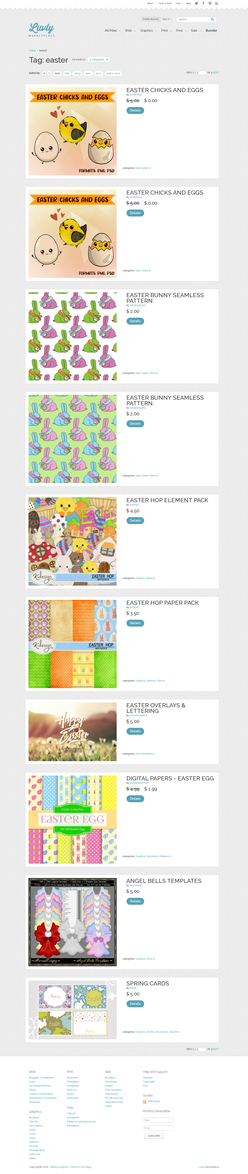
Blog (88, 1167)
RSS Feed (154, 1101)
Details (135, 110)
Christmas (111, 1081)
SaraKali (134, 504)
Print (138, 753)
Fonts (32, 1129)
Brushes (34, 1117)
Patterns (151, 680)
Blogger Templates (41, 1077)
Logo (32, 1137)
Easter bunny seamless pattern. (165, 298)
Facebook (203, 3)
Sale (138, 168)
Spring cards (147, 983)
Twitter (196, 3)
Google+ (217, 3)
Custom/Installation (41, 1093)
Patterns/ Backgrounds (81, 1121)
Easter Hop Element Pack (167, 500)
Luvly (201, 1167)
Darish (133, 988)
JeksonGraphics (138, 715)
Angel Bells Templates (164, 880)
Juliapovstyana (138, 305)
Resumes (73, 1097)
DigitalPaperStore (139, 783)
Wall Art (72, 1089)
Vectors (150, 1032)
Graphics (140, 578)
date (57, 73)
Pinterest (210, 3)
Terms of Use (77, 1167)
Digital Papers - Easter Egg (170, 778)
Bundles (110, 1077)
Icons (32, 1081)
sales (88, 73)
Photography (37, 1150)
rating (77, 73)
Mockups (34, 1102)
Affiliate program (59, 1167)
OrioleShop (136, 94)
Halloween (112, 1093)
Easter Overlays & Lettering (155, 708)
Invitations (73, 1085)
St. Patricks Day (114, 1097)
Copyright (149, 1081)
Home (32, 50)
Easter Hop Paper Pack (162, 602)
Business (72, 1077)
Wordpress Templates (43, 1097)
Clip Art (173, 1032)
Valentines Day (114, 1102)
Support (147, 1077)
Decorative (152, 856)
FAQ (145, 1085)
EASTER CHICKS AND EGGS (164, 90)
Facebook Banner (40, 1085)
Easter (145, 168)
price (99, 73)
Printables (147, 753)
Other (153, 373)
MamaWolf (135, 885)
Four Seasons (113, 1089)
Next (216, 72)
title (67, 73)
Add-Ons (34, 1154)
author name (113, 73)
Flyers (70, 1093)
